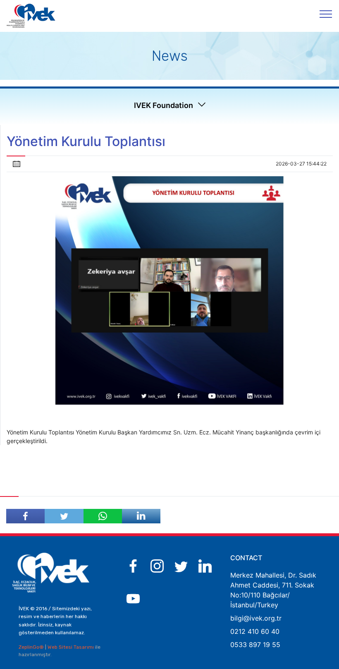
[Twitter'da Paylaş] (64, 516)
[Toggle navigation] (326, 13)
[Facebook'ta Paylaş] (25, 516)
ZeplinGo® (32, 647)
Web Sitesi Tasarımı (71, 647)
